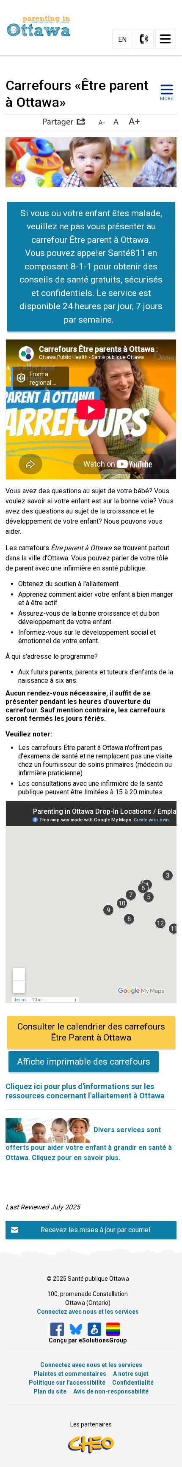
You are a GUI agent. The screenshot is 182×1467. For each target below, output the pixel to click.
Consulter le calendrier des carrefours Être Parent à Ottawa (91, 1032)
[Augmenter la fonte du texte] (116, 122)
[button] (64, 122)
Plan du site (49, 1391)
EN (122, 39)
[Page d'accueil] (42, 26)
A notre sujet (131, 1373)
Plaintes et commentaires (69, 1373)
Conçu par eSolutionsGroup (88, 1340)
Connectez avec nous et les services (88, 1311)
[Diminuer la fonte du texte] (102, 122)
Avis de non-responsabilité (111, 1391)
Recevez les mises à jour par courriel (95, 1230)
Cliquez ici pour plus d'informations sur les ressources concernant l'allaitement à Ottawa (85, 1091)
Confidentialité (133, 1382)
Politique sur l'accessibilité (67, 1382)
